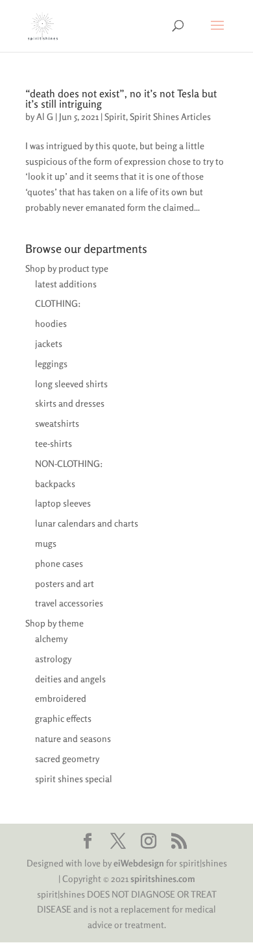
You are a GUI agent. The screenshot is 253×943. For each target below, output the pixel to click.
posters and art (64, 583)
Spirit (115, 116)
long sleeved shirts (71, 383)
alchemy (51, 638)
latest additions (66, 283)
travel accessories (69, 602)
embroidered (60, 698)
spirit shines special (73, 778)
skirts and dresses (69, 403)
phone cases (59, 563)
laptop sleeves (63, 502)
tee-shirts (53, 443)
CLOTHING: (58, 303)
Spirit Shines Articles (170, 116)
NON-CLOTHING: (69, 463)
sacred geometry (67, 758)
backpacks (55, 483)
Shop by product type (66, 268)
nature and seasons (73, 738)
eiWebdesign (139, 862)
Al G (44, 116)
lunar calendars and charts (86, 523)
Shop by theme (54, 622)
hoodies (51, 323)
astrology (53, 658)
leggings (51, 363)
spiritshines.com (162, 878)
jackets (48, 343)
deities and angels (70, 678)
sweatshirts (57, 423)
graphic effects (63, 718)
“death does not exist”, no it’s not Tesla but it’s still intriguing (121, 98)
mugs (45, 543)
